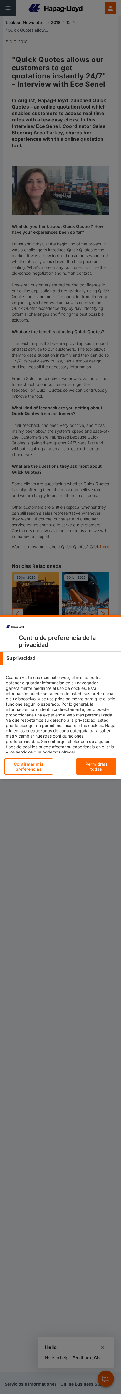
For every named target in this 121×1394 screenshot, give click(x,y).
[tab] (60, 658)
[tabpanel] (61, 720)
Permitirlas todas (96, 766)
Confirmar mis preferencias (28, 766)
